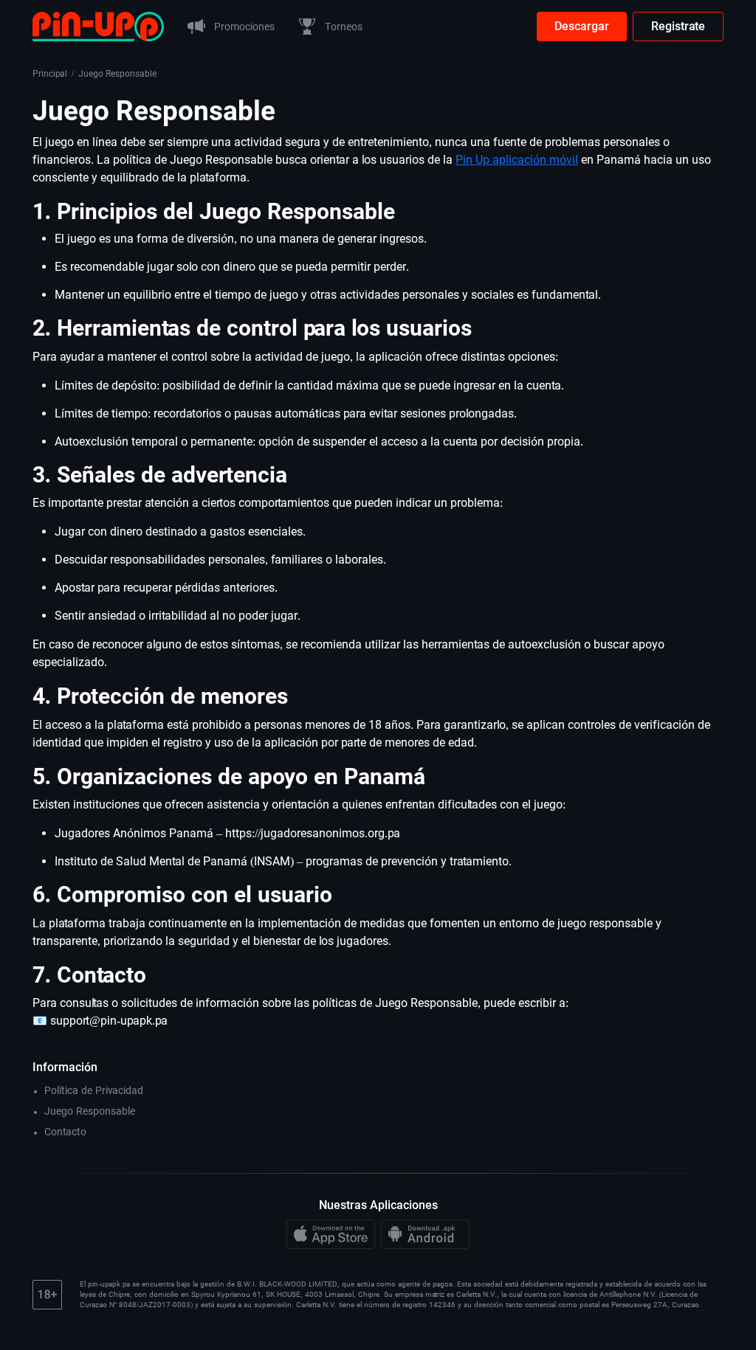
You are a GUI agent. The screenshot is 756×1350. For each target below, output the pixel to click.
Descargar (581, 26)
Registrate (678, 26)
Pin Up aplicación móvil (517, 160)
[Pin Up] (98, 25)
